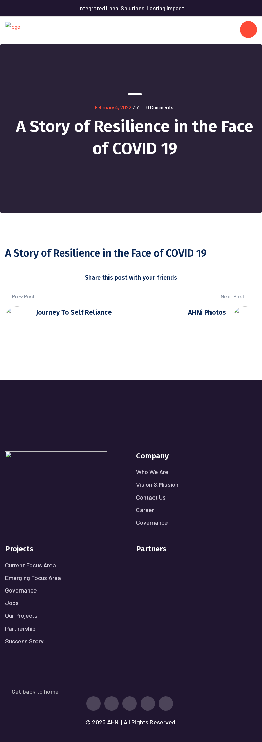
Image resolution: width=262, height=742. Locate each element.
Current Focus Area (30, 565)
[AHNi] (12, 29)
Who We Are (152, 471)
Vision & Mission (157, 484)
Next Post (233, 296)
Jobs (12, 602)
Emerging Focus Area (33, 577)
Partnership (20, 628)
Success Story (24, 641)
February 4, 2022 (112, 107)
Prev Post (23, 296)
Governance (152, 522)
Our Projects (21, 615)
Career (145, 510)
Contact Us (151, 497)
